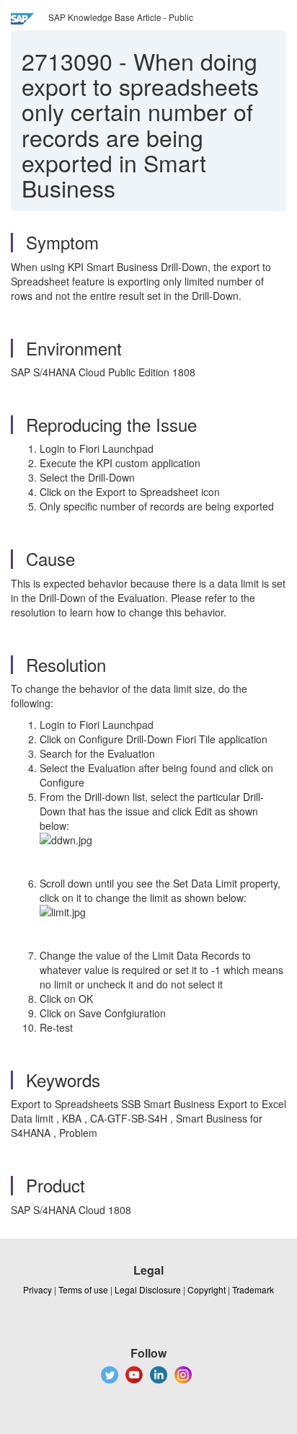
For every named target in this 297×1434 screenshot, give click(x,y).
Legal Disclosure (148, 1289)
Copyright (206, 1289)
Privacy (37, 1289)
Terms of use (83, 1289)
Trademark (253, 1289)
